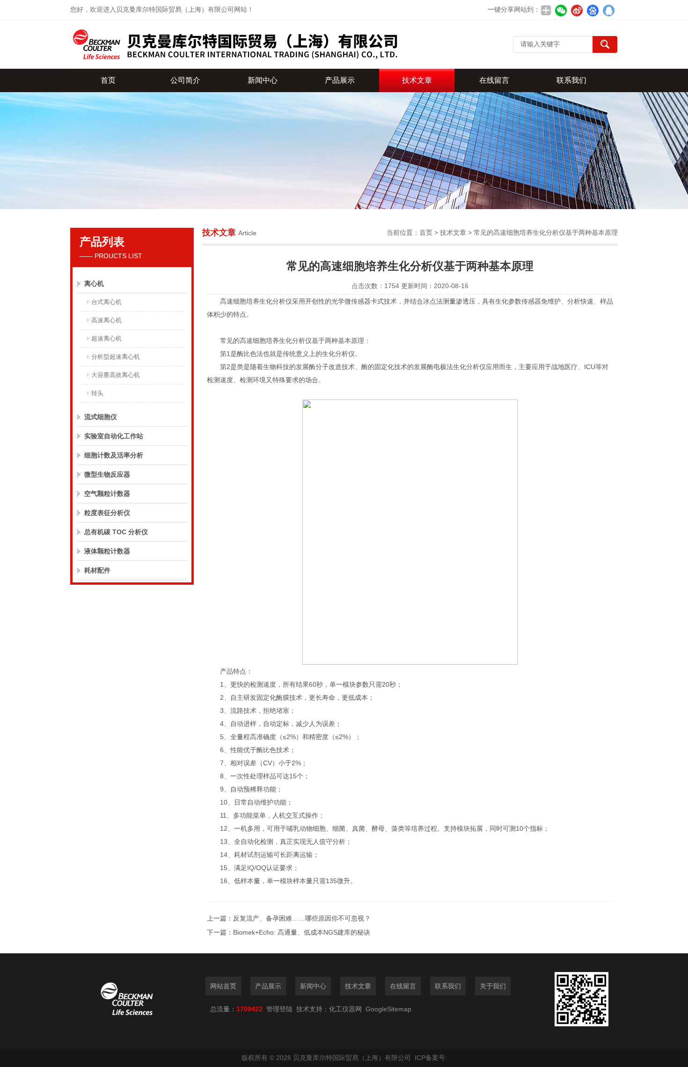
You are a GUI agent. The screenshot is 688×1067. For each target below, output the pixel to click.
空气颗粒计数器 (107, 493)
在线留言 (494, 80)
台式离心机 (106, 301)
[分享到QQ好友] (608, 10)
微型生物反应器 (107, 474)
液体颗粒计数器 (107, 551)
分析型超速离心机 (115, 356)
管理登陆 (279, 1009)
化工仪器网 (345, 1009)
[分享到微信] (560, 10)
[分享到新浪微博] (576, 10)
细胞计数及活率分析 (113, 455)
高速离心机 (106, 320)
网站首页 (223, 986)
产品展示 (340, 80)
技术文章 (417, 80)
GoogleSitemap (388, 1009)
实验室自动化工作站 (113, 436)
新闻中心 (263, 80)
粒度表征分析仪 (107, 512)
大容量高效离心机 (115, 374)
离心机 (94, 283)
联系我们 (571, 80)
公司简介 (185, 80)
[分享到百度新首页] (592, 10)
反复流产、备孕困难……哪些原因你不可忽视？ (302, 918)
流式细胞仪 (100, 417)
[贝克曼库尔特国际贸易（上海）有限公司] (234, 44)
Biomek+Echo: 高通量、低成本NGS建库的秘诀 (301, 932)
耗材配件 (97, 570)
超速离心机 (106, 338)
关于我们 (493, 986)
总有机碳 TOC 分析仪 (116, 532)
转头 (97, 393)
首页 (108, 80)
